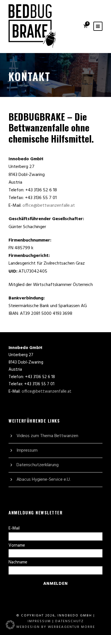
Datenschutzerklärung (38, 465)
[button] (10, 624)
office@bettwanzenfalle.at (48, 205)
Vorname (17, 545)
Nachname (18, 562)
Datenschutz (69, 621)
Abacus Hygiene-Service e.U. (44, 479)
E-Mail (14, 528)
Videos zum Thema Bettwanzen (47, 436)
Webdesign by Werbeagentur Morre (55, 627)
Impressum (27, 450)
